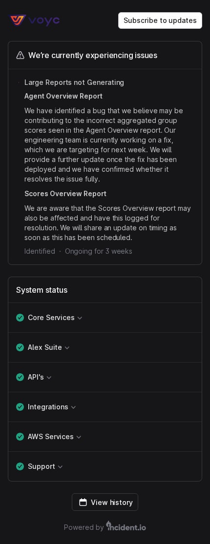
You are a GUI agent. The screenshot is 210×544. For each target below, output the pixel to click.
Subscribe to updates (160, 20)
